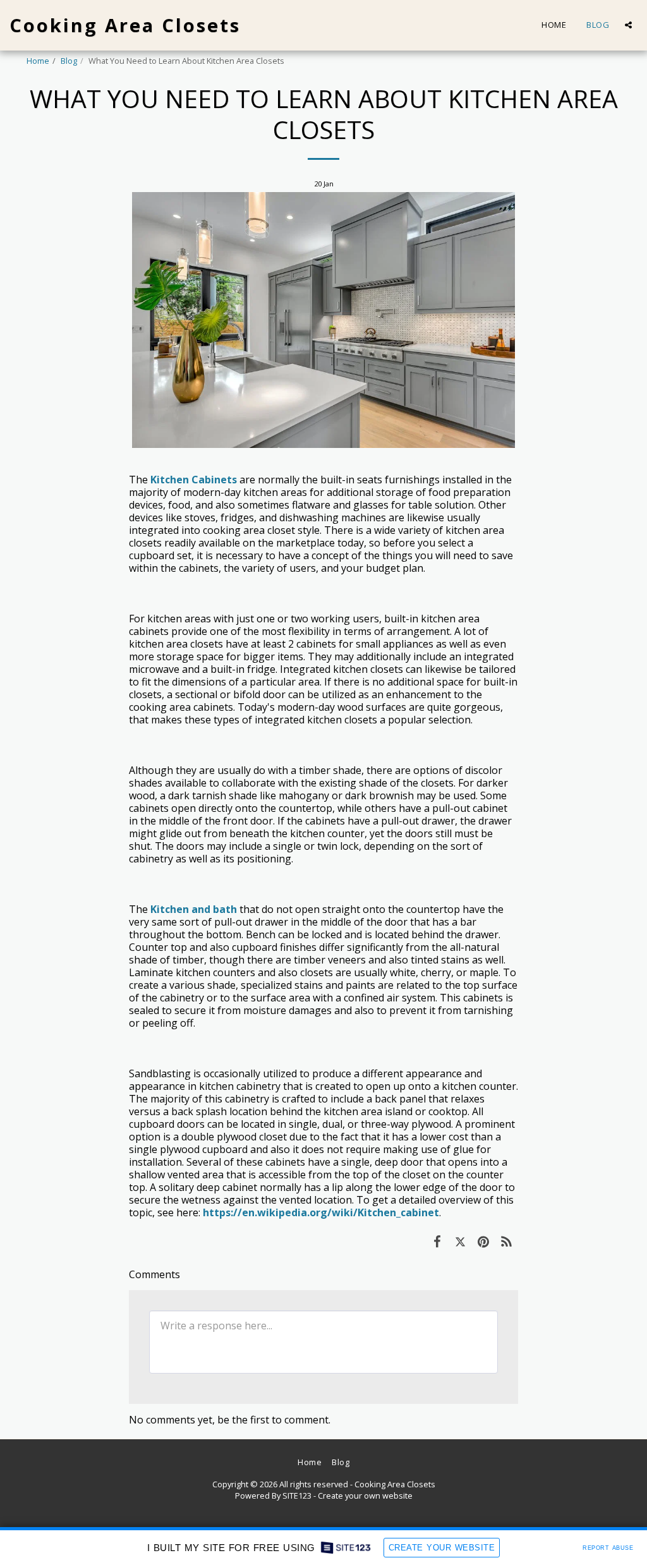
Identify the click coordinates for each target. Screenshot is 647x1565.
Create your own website (365, 1495)
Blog (69, 60)
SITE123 (296, 1495)
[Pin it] (483, 1241)
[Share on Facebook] (437, 1241)
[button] (628, 25)
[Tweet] (460, 1241)
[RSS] (507, 1241)
